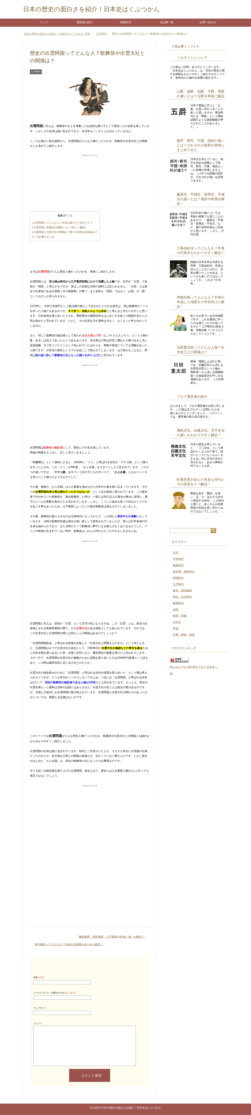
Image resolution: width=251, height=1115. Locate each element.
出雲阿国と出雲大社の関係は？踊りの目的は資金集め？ (65, 232)
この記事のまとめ (43, 236)
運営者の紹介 (84, 22)
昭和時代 (178, 603)
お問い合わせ (207, 22)
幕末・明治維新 (182, 590)
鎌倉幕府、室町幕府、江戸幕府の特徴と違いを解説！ (111, 936)
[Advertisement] (89, 179)
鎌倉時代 (178, 565)
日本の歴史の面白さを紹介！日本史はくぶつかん (91, 9)
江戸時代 (36, 71)
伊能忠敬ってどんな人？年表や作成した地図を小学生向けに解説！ (201, 301)
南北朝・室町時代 (184, 571)
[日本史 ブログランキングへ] (179, 661)
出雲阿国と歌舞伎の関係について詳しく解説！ (60, 227)
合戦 (175, 609)
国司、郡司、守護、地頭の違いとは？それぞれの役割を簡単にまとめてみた (201, 145)
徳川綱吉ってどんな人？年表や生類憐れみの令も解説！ (69, 944)
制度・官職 (179, 615)
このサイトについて (192, 58)
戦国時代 (125, 22)
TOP (59, 33)
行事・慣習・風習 (184, 634)
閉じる (67, 215)
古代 (175, 552)
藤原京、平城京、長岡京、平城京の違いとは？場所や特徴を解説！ (201, 198)
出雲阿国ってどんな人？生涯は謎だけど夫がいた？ (62, 222)
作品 (175, 628)
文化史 (177, 622)
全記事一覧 (166, 22)
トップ (44, 22)
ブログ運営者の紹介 (192, 396)
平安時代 (178, 559)
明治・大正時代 (182, 596)
